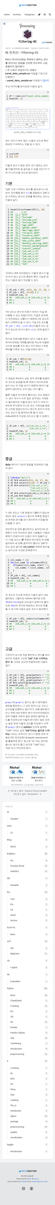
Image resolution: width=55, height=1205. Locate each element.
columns (20, 755)
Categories (29, 14)
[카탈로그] (44, 14)
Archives (17, 14)
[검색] (50, 14)
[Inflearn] (39, 14)
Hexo (29, 1179)
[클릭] (46, 80)
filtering (29, 755)
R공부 (12, 755)
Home (7, 14)
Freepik (23, 1181)
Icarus (36, 1179)
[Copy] (48, 92)
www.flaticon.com (40, 1181)
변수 (22, 757)
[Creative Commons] (23, 1188)
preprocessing (22, 48)
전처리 (27, 757)
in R (36, 755)
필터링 (34, 757)
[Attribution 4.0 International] (32, 1188)
